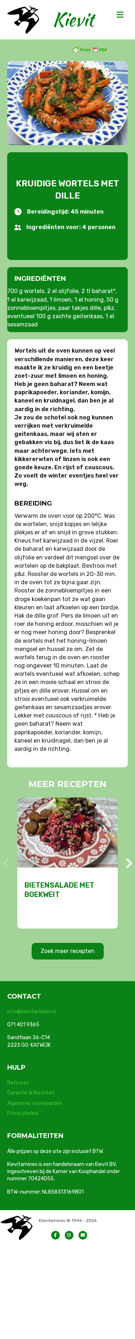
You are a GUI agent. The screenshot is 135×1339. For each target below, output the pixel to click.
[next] (129, 863)
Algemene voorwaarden (34, 1103)
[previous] (6, 863)
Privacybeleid (23, 1113)
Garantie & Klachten (30, 1093)
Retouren (18, 1083)
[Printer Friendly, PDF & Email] (89, 49)
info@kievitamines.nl (31, 1012)
